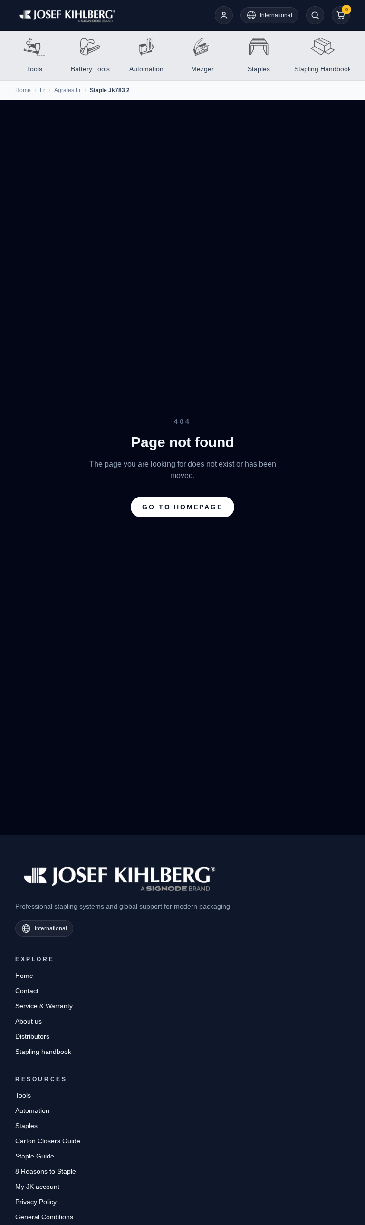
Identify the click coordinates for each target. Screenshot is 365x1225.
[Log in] (224, 15)
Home (23, 90)
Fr (42, 90)
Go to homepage (182, 507)
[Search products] (315, 15)
